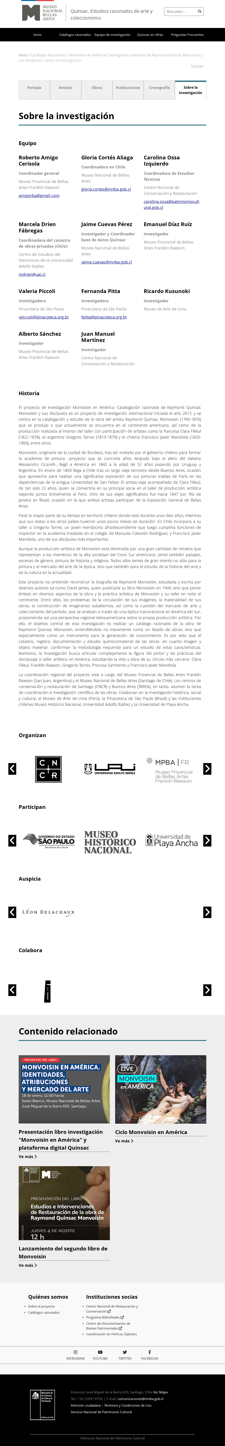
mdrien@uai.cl (32, 274)
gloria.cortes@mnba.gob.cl (106, 189)
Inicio (37, 34)
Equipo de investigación (112, 34)
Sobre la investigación (63, 60)
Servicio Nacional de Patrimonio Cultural (101, 1412)
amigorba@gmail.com (39, 195)
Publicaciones (128, 87)
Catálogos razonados (75, 34)
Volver (197, 66)
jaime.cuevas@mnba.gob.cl (106, 262)
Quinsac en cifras (150, 34)
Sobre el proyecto (41, 1306)
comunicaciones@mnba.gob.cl (140, 1398)
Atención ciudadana (86, 1405)
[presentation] (12, 769)
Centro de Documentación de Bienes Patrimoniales (108, 1326)
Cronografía (159, 87)
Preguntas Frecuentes (187, 34)
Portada (34, 87)
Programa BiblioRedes (103, 1317)
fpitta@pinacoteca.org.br (104, 317)
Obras (97, 87)
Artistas (66, 87)
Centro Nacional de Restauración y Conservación (112, 1308)
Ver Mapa (160, 1392)
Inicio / (24, 55)
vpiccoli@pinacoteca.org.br (44, 317)
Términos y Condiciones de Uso (127, 1405)
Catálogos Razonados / (50, 55)
